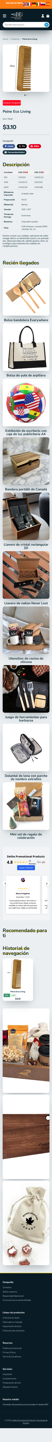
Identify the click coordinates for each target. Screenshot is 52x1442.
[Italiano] (38, 4)
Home (5, 39)
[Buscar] (46, 24)
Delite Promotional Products (23, 1420)
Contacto (7, 1287)
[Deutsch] (34, 4)
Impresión (7, 1374)
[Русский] (43, 4)
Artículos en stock (11, 1317)
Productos (15, 39)
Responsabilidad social (13, 1296)
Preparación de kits (12, 1382)
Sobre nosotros (10, 1291)
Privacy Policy (9, 1352)
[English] (25, 4)
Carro (47, 15)
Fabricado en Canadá (12, 1322)
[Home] (16, 16)
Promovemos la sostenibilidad (17, 1300)
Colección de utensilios (13, 1330)
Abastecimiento (10, 1387)
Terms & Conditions (12, 1356)
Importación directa (12, 1326)
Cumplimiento (9, 1378)
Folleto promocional (12, 1348)
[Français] (29, 4)
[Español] (47, 4)
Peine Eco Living (18, 980)
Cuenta (42, 15)
